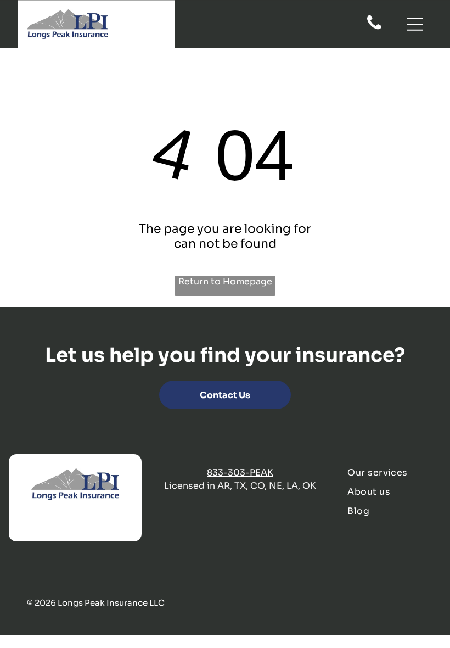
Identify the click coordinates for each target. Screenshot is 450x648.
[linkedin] (70, 521)
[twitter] (47, 521)
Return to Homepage (225, 281)
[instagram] (92, 521)
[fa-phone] (374, 29)
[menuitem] (389, 472)
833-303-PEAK (240, 472)
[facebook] (25, 521)
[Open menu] (415, 24)
